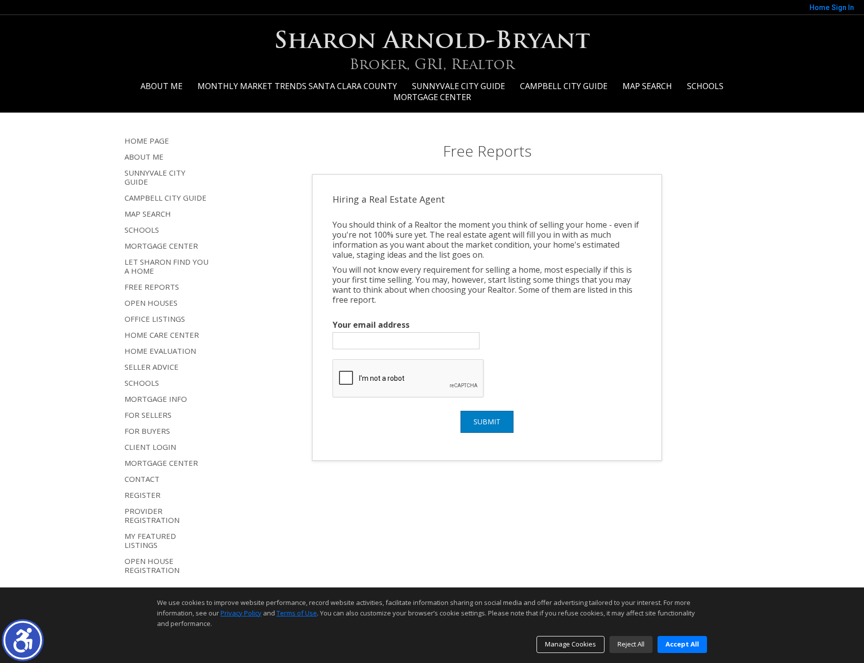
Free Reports (151, 287)
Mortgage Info (155, 399)
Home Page (146, 141)
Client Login (150, 447)
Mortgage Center (432, 97)
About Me (161, 86)
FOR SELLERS (148, 415)
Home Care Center (161, 335)
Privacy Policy (241, 612)
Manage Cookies (570, 643)
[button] (23, 640)
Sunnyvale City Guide (458, 86)
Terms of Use (296, 612)
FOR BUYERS (147, 431)
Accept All (682, 643)
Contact (142, 479)
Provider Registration (152, 515)
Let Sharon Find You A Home (166, 266)
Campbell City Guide (564, 86)
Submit (487, 421)
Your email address (371, 325)
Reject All (631, 643)
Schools (705, 86)
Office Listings (154, 319)
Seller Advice (151, 367)
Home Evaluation (160, 351)
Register (142, 495)
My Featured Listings (150, 540)
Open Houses (151, 303)
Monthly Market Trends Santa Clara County (297, 86)
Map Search (647, 86)
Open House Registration (152, 565)
